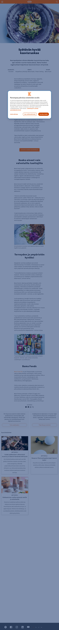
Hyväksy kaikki (44, 114)
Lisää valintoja (14, 114)
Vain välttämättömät (30, 114)
